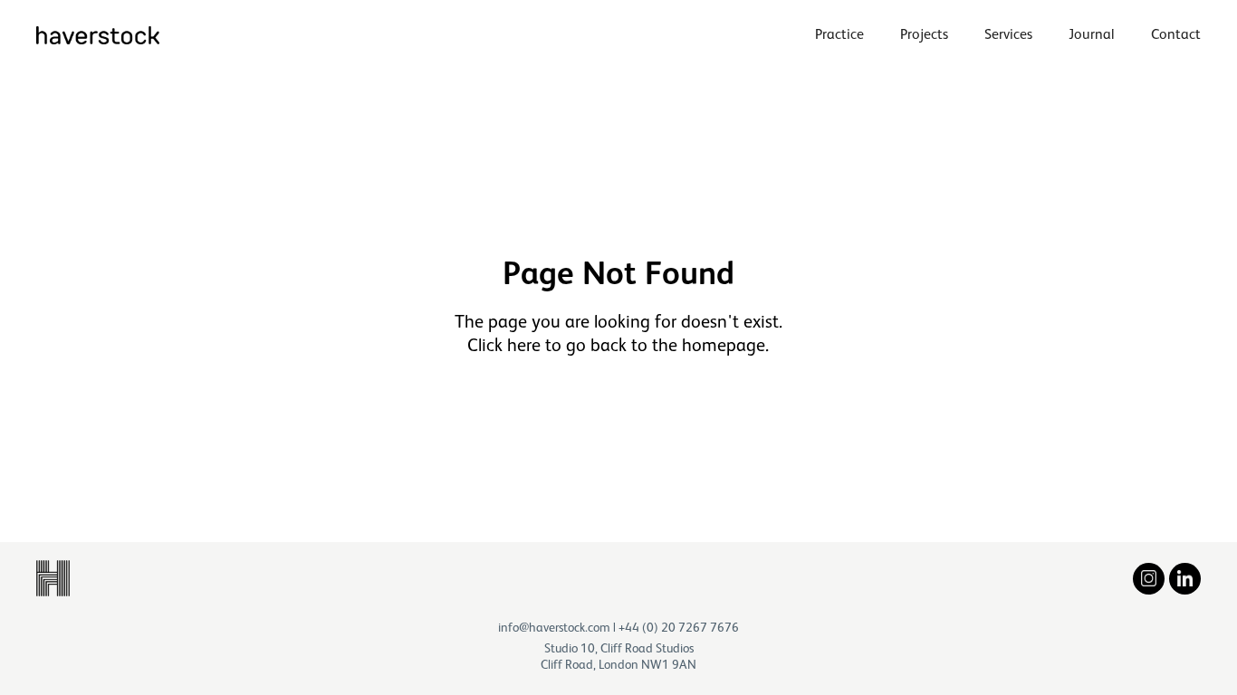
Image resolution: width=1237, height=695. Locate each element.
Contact (1176, 34)
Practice (839, 34)
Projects (924, 34)
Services (1008, 34)
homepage (723, 345)
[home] (97, 34)
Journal (1092, 34)
